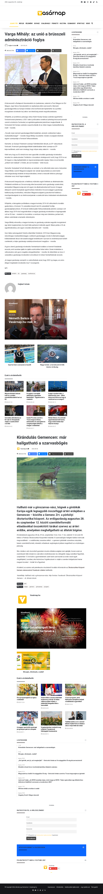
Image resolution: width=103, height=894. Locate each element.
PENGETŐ (55, 23)
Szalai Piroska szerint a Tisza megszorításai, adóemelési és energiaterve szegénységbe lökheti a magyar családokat (36, 421)
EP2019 (14, 273)
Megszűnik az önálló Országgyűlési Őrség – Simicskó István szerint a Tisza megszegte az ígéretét (25, 320)
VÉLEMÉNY (29, 23)
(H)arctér (12, 311)
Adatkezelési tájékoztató (72, 887)
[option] (36, 319)
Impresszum (51, 887)
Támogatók (94, 887)
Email (73, 133)
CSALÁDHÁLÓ (45, 23)
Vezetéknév (75, 139)
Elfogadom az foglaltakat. (84, 151)
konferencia (31, 273)
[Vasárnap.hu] (51, 13)
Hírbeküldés (59, 887)
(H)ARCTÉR (14, 23)
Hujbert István (12, 45)
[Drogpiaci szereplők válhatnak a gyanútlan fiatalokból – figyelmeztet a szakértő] (36, 386)
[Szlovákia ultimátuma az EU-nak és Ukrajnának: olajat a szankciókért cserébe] (14, 410)
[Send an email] (17, 45)
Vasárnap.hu (33, 887)
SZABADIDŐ (71, 23)
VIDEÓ (88, 23)
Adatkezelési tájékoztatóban (89, 151)
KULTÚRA (63, 23)
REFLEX (21, 23)
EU (18, 273)
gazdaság (23, 273)
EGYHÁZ (37, 23)
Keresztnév (74, 145)
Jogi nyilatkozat (85, 887)
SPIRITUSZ (80, 23)
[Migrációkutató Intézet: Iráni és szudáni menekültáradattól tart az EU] (14, 386)
